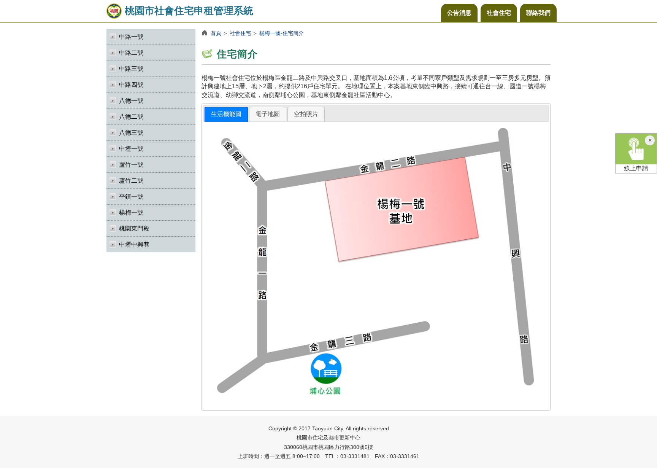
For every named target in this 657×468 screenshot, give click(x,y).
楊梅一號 (131, 212)
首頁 (216, 33)
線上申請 (636, 168)
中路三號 (131, 68)
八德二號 (131, 116)
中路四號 (131, 84)
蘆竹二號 (131, 180)
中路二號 (131, 52)
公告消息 (459, 13)
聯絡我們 (538, 13)
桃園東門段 (134, 228)
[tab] (226, 114)
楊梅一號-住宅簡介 (281, 33)
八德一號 (131, 100)
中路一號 (131, 36)
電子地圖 (268, 114)
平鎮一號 (131, 196)
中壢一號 (131, 148)
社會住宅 (499, 13)
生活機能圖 (226, 114)
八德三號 (131, 132)
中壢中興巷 (134, 244)
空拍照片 (306, 114)
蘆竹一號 (131, 164)
